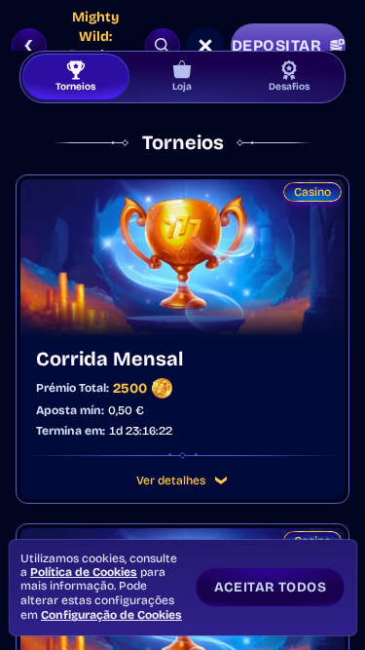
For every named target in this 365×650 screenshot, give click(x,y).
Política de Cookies (83, 572)
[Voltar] (29, 45)
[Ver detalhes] (221, 480)
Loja (182, 87)
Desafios (289, 87)
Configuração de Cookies (111, 615)
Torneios (75, 87)
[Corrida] (205, 45)
